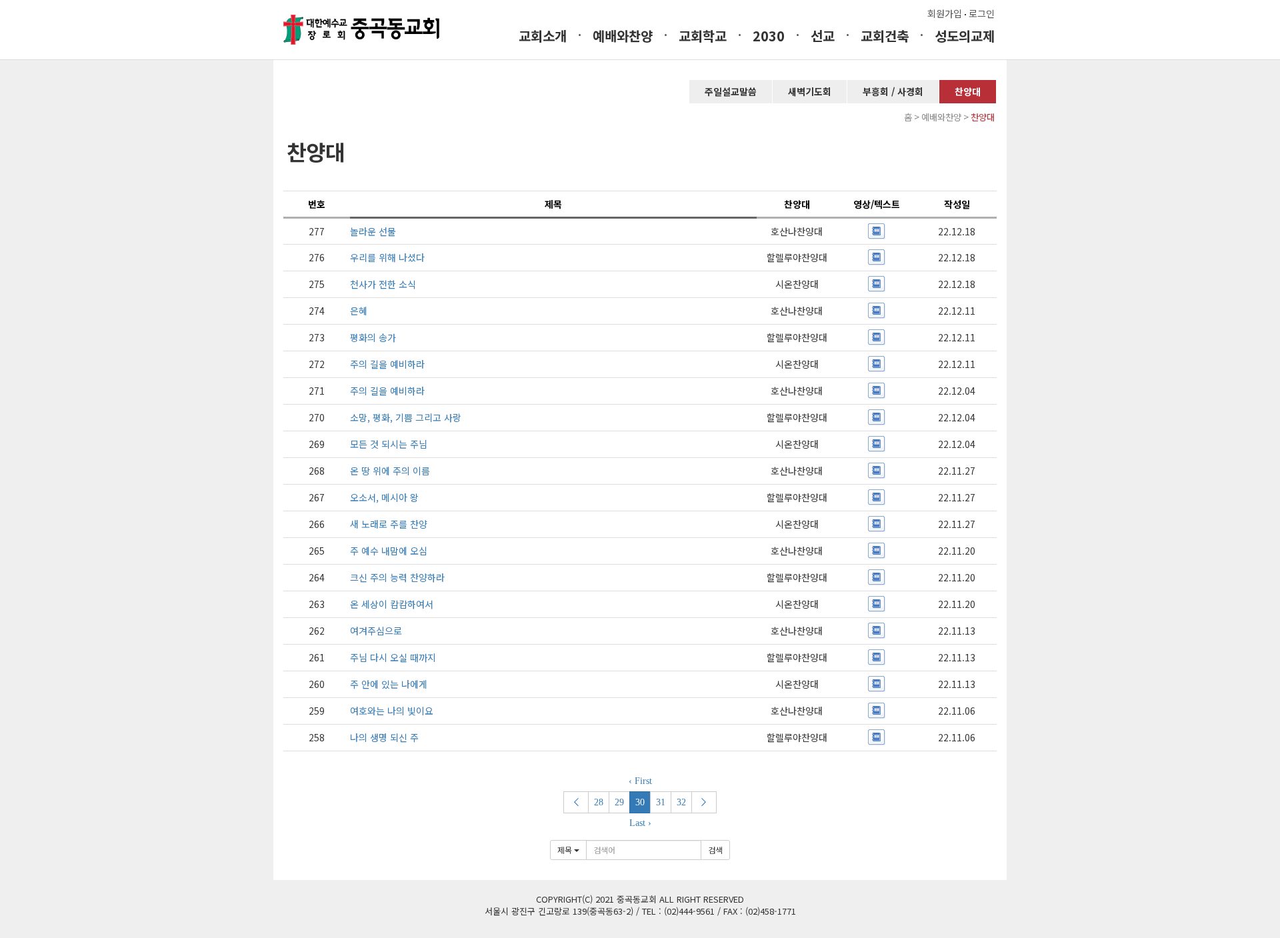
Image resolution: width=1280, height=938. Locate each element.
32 (681, 802)
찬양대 (968, 91)
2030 (769, 35)
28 (598, 802)
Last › (640, 823)
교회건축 (885, 35)
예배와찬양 (623, 35)
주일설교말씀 (731, 91)
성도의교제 (965, 35)
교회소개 (543, 35)
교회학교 (703, 35)
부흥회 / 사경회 (893, 91)
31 (660, 802)
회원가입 (944, 13)
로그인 (982, 13)
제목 (565, 849)
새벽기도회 (809, 91)
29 (619, 802)
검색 (715, 849)
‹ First (640, 781)
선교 (823, 35)
